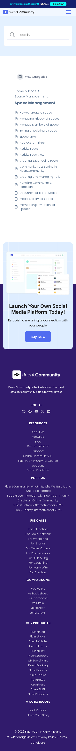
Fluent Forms (38, 646)
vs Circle (38, 603)
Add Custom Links (32, 143)
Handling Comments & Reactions (35, 185)
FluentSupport (38, 656)
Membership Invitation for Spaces (37, 207)
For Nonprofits (38, 567)
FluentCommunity (37, 732)
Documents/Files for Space (38, 193)
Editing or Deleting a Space (38, 131)
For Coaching (38, 563)
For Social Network (38, 534)
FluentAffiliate (38, 641)
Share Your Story (38, 715)
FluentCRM (38, 651)
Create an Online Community (38, 500)
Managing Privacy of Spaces (39, 119)
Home (19, 91)
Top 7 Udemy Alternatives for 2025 (38, 510)
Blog (38, 442)
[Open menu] (68, 12)
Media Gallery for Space (36, 199)
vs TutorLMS (38, 613)
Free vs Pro (38, 589)
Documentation (38, 446)
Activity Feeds (29, 149)
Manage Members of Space (39, 125)
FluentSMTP (38, 689)
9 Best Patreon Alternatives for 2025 (38, 505)
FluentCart (38, 632)
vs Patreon (38, 608)
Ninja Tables (38, 675)
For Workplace (38, 539)
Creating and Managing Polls (40, 177)
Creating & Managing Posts (39, 161)
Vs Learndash (38, 598)
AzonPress (38, 684)
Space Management (31, 96)
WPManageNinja (22, 737)
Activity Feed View (32, 155)
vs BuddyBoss (38, 593)
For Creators (38, 572)
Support (38, 451)
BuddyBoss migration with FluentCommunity (38, 496)
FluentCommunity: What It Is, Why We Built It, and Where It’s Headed (38, 489)
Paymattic (38, 680)
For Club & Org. (38, 558)
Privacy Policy (46, 737)
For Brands (38, 543)
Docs (32, 91)
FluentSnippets (38, 694)
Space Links (28, 137)
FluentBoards (38, 670)
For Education (38, 529)
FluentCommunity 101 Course (38, 461)
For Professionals (38, 553)
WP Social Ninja (38, 660)
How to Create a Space (36, 113)
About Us (38, 432)
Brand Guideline (38, 470)
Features (38, 437)
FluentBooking (38, 665)
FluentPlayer (38, 636)
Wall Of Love (38, 710)
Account (38, 466)
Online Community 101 (38, 456)
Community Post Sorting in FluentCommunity (38, 169)
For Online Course (38, 548)
